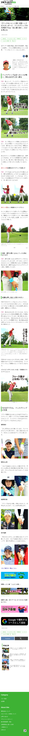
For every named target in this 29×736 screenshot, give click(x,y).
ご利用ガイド (4, 727)
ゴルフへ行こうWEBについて (8, 714)
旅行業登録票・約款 (6, 721)
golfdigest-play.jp (5, 580)
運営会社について (5, 711)
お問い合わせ (4, 716)
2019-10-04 (4, 34)
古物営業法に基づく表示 (7, 724)
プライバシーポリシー (6, 719)
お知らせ (3, 729)
